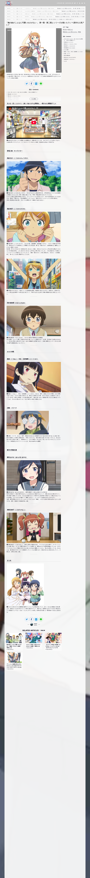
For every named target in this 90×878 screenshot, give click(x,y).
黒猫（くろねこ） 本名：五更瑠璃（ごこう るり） (73, 51)
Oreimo (65, 29)
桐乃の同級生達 (67, 55)
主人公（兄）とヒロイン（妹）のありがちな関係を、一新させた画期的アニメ (22, 92)
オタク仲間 (66, 49)
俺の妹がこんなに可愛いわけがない (70, 31)
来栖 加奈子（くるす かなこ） (70, 59)
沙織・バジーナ (67, 53)
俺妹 (80, 31)
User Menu (68, 3)
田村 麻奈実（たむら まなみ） (13, 99)
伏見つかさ (71, 29)
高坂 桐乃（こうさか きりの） (13, 97)
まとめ (65, 61)
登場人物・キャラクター (12, 94)
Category (60, 3)
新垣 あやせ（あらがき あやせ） (70, 57)
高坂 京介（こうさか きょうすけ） (14, 96)
